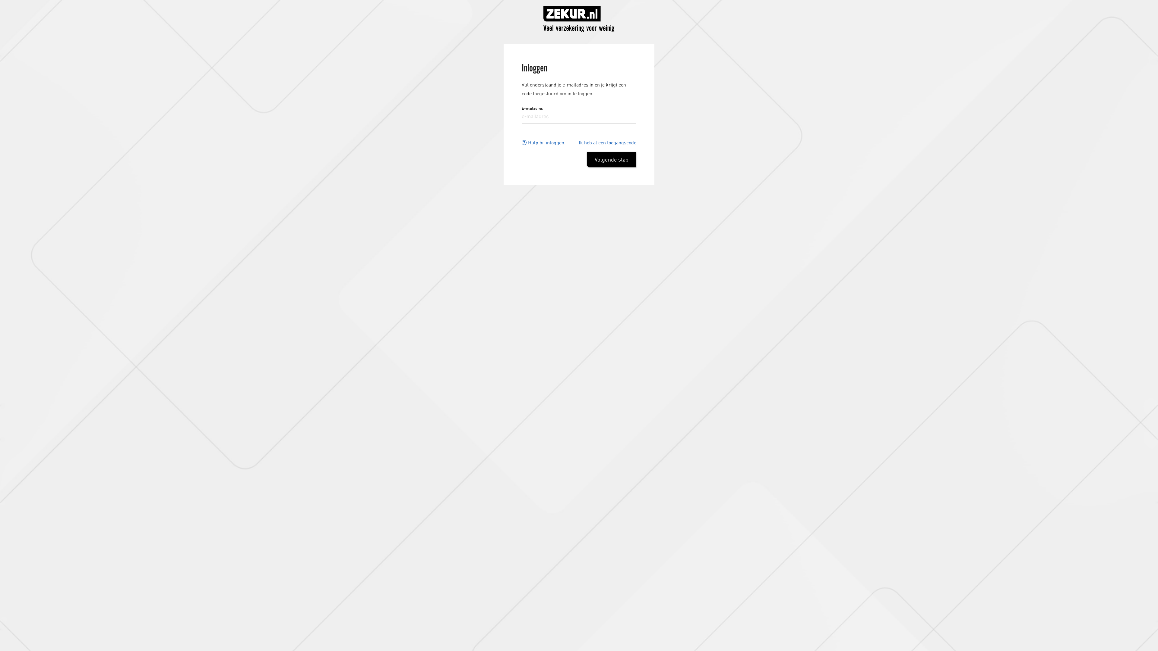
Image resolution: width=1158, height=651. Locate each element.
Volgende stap (611, 159)
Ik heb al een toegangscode (607, 143)
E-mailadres (532, 108)
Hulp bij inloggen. (546, 143)
